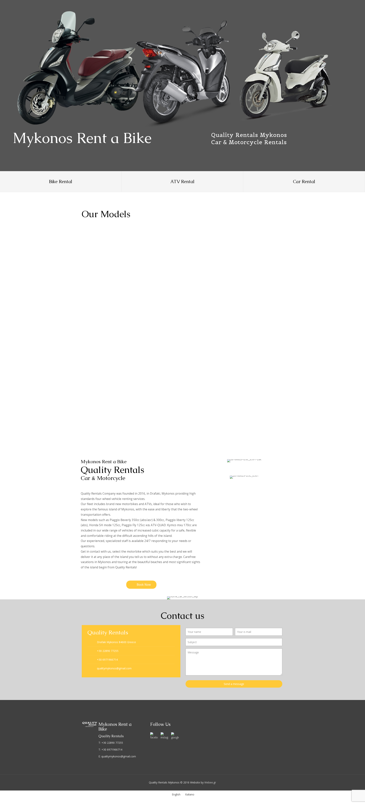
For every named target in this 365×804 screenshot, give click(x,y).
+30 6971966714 (107, 659)
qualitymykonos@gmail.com (114, 668)
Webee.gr (210, 782)
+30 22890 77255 (107, 651)
